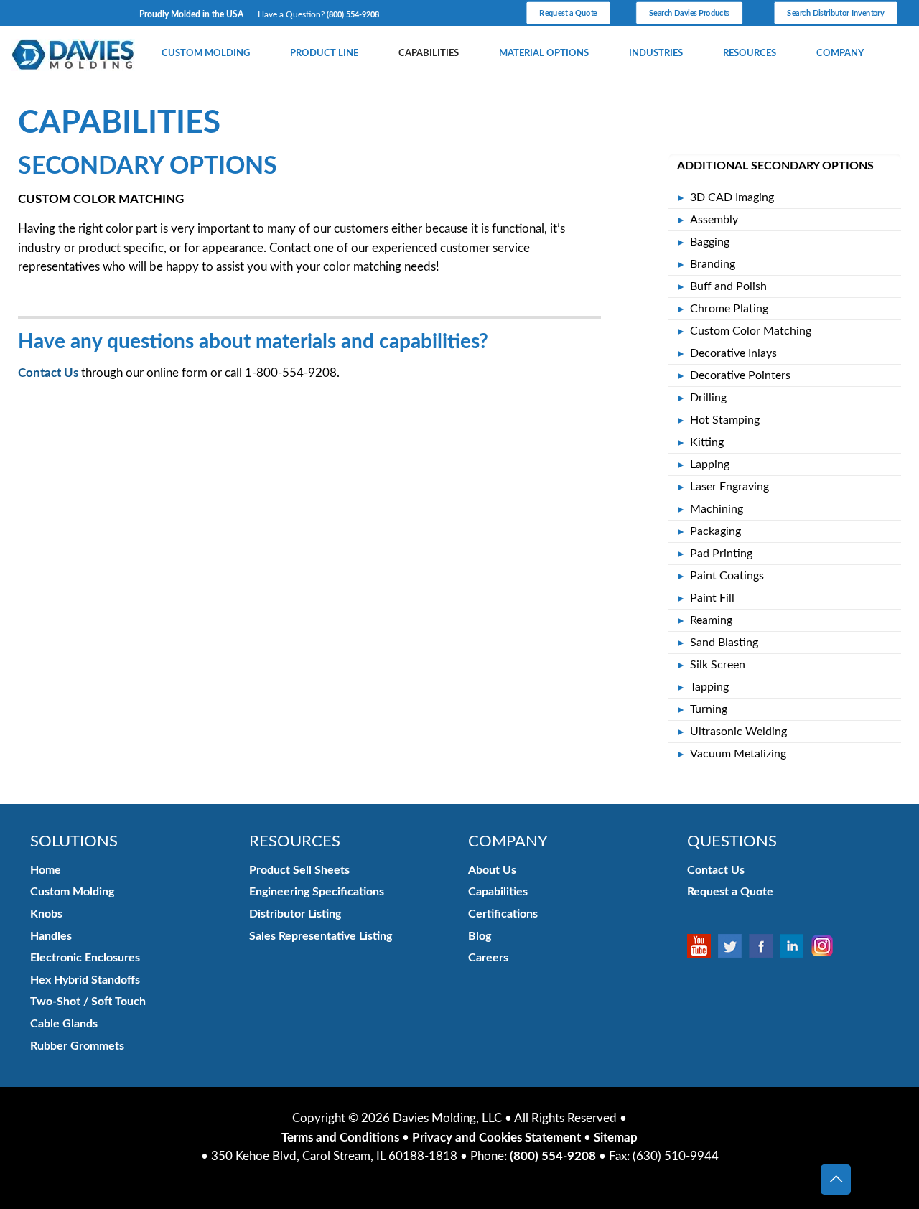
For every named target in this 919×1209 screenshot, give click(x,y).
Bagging (709, 242)
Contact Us (48, 373)
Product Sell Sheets (299, 870)
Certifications (503, 914)
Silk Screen (717, 665)
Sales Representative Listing (320, 936)
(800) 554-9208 (353, 15)
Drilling (708, 397)
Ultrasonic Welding (738, 731)
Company (840, 53)
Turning (708, 709)
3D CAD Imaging (732, 197)
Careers (488, 957)
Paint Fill (712, 598)
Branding (712, 264)
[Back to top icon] (836, 1179)
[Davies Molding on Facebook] (764, 946)
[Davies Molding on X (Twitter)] (733, 946)
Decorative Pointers (740, 375)
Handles (51, 936)
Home (45, 870)
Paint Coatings (727, 576)
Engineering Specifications (316, 891)
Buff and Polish (728, 286)
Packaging (715, 531)
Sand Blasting (724, 642)
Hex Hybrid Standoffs (85, 980)
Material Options (544, 53)
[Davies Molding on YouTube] (702, 946)
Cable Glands (64, 1024)
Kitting (707, 442)
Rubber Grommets (77, 1046)
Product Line (324, 53)
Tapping (709, 687)
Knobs (46, 914)
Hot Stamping (725, 420)
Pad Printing (721, 553)
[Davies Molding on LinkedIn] (795, 946)
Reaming (711, 620)
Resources (749, 53)
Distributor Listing (295, 914)
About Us (492, 870)
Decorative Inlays (733, 353)
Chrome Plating (729, 308)
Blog (479, 936)
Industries (656, 53)
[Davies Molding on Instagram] (826, 946)
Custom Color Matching (750, 331)
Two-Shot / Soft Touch (88, 1001)
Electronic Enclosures (85, 957)
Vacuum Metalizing (738, 754)
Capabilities (428, 53)
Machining (716, 509)
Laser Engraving (729, 487)
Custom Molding (206, 53)
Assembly (714, 219)
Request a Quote (730, 891)
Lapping (709, 464)
